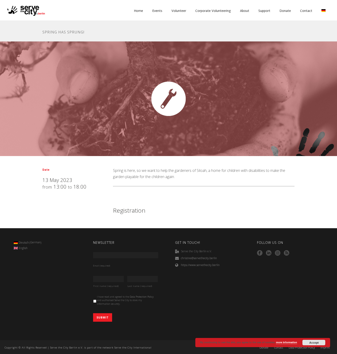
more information (286, 342)
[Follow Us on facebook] (259, 253)
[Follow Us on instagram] (277, 253)
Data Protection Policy (142, 296)
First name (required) (106, 286)
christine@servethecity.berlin (199, 258)
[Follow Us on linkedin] (268, 253)
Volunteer (178, 10)
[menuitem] (27, 242)
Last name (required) (139, 286)
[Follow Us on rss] (286, 253)
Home (138, 10)
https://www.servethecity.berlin (200, 265)
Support (264, 10)
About (244, 10)
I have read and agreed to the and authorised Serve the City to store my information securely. (125, 300)
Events (157, 10)
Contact (306, 10)
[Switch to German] (323, 11)
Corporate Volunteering (213, 10)
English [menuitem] (23, 248)
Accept (314, 342)
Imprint (325, 347)
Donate (285, 10)
